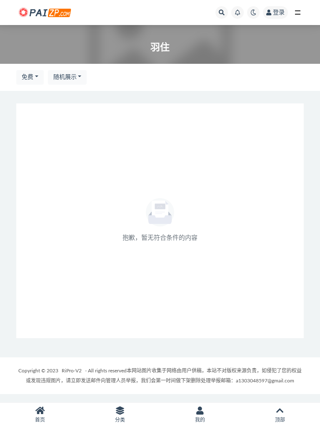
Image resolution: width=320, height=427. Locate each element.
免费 (27, 77)
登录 (279, 12)
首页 (40, 419)
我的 (200, 419)
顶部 (280, 419)
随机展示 (65, 77)
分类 (120, 419)
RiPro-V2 (72, 370)
